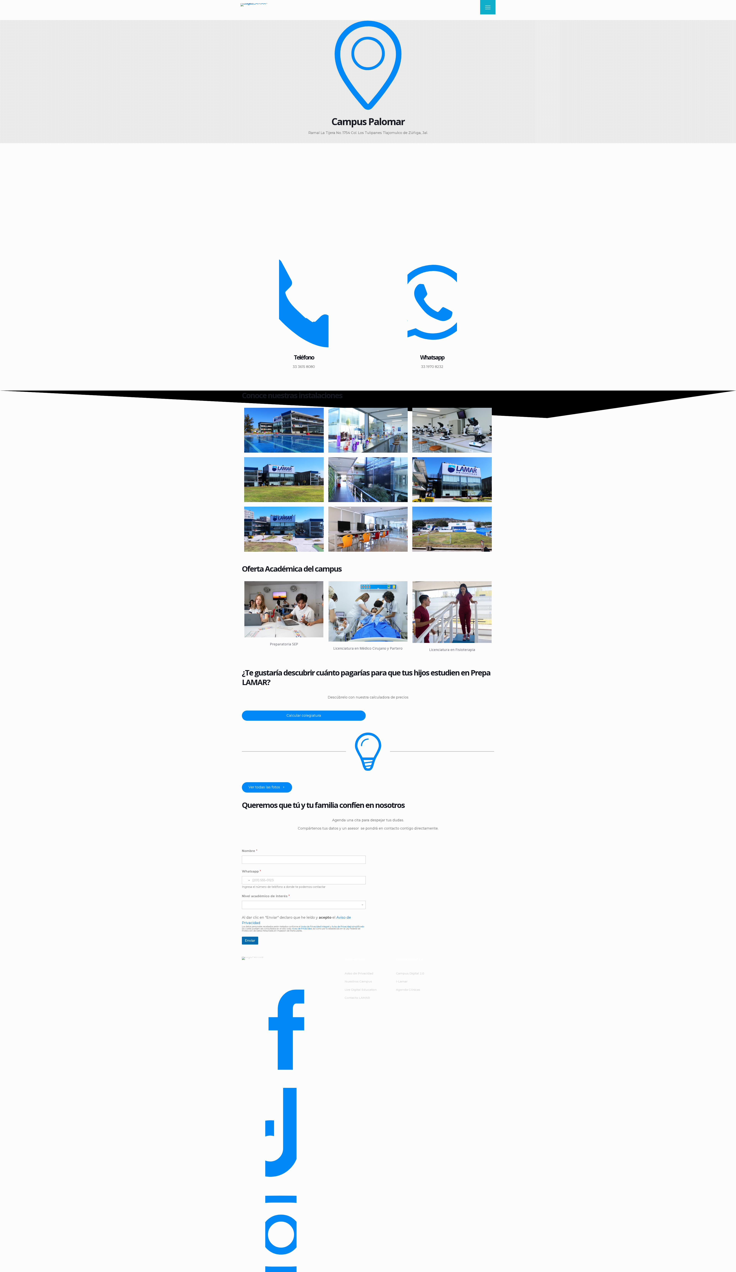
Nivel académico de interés (266, 896)
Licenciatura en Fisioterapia (452, 649)
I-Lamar (402, 981)
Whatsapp (251, 871)
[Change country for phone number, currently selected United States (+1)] (246, 880)
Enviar (250, 940)
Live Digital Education (361, 989)
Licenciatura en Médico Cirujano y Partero (367, 648)
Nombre (249, 851)
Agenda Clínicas (408, 989)
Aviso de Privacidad (302, 928)
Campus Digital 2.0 (410, 973)
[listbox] (304, 905)
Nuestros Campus (358, 981)
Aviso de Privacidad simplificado (348, 926)
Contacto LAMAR (357, 998)
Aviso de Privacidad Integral (315, 926)
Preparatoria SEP (284, 644)
